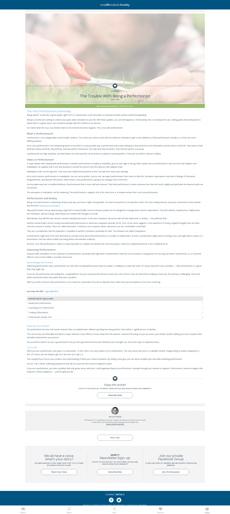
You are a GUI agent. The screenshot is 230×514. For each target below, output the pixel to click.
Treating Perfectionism (38, 312)
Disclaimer (143, 505)
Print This (115, 437)
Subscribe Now (115, 395)
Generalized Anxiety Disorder (107, 106)
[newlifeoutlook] (115, 4)
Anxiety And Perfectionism (39, 303)
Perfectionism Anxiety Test (40, 317)
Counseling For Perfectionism (41, 308)
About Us (86, 505)
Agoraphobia (51, 291)
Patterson (115, 417)
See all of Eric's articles (115, 424)
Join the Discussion (171, 472)
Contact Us (96, 505)
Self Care (123, 106)
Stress (131, 106)
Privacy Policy (107, 505)
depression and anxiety (50, 205)
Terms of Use (132, 505)
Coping (115, 91)
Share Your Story (59, 472)
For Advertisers (119, 505)
